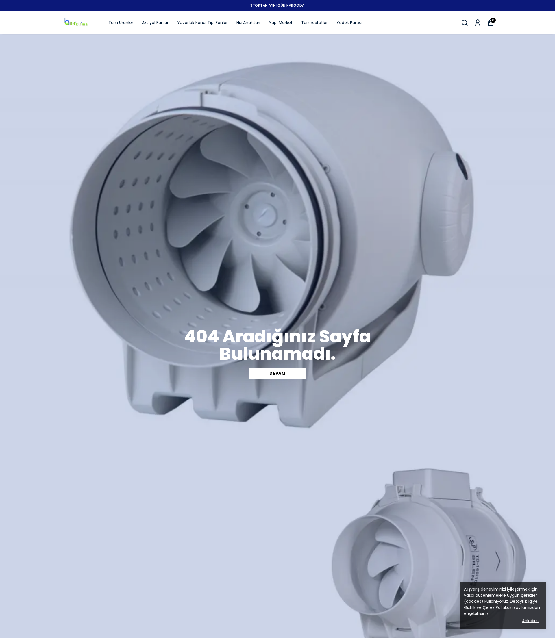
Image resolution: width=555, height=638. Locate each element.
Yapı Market (281, 22)
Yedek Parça (349, 22)
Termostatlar (314, 22)
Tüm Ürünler (120, 22)
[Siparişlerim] (477, 22)
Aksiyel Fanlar (155, 22)
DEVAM (277, 373)
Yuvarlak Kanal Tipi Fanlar (202, 22)
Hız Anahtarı (248, 22)
